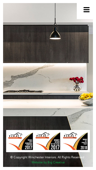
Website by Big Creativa (48, 162)
